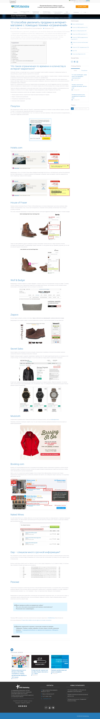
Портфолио (77, 12)
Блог (73, 50)
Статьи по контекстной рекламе (80, 42)
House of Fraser (15, 49)
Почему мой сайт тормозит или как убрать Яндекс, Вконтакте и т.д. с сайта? (39, 672)
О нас (86, 12)
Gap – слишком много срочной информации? (23, 60)
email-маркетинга (55, 419)
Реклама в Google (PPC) (25, 12)
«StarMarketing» (51, 618)
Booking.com (15, 57)
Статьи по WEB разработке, (25, 28)
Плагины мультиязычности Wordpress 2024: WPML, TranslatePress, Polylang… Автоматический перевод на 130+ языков (19, 674)
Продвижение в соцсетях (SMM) (47, 12)
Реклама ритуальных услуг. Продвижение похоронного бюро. (78, 96)
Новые (75, 70)
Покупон (14, 46)
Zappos (14, 53)
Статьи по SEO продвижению (79, 47)
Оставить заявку (82, 6)
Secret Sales (15, 54)
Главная (15, 12)
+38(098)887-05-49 (47, 698)
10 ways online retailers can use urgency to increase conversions (36, 620)
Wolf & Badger (15, 51)
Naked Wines (15, 59)
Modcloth (14, 56)
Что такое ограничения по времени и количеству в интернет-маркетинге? (28, 45)
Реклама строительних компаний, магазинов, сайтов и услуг (79, 86)
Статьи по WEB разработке (22, 17)
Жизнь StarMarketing (77, 24)
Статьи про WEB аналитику (78, 34)
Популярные (84, 70)
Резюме (14, 62)
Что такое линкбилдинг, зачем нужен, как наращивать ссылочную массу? (79, 76)
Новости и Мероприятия (78, 30)
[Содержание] (44, 43)
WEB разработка (67, 12)
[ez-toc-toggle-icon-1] (43, 43)
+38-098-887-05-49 (86, 1)
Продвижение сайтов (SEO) (37, 12)
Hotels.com (14, 48)
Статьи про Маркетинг (37, 28)
